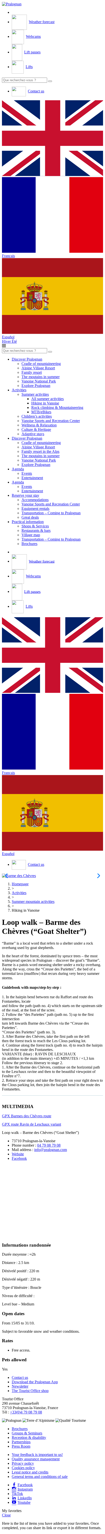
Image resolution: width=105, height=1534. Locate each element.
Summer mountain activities (33, 901)
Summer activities (35, 394)
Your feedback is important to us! (37, 1455)
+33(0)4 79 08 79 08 (26, 1412)
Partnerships (21, 1442)
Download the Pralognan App (35, 1382)
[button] (52, 138)
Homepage (20, 884)
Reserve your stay (25, 495)
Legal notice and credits (30, 1472)
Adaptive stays (32, 434)
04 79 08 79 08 (49, 1145)
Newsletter (20, 1386)
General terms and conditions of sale (40, 1476)
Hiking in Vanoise (45, 403)
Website (18, 1154)
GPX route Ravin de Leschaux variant (31, 1124)
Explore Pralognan (35, 386)
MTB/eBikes (41, 412)
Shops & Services (35, 526)
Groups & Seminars (27, 1433)
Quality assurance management (36, 1459)
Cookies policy (23, 1468)
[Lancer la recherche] (50, 81)
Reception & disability (29, 1437)
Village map (30, 535)
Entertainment (32, 478)
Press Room (21, 1446)
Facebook (19, 1158)
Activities (19, 390)
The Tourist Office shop (30, 1391)
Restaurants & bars (36, 530)
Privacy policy (23, 1463)
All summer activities (47, 399)
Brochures (29, 544)
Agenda (18, 469)
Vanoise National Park (38, 381)
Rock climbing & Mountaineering (57, 407)
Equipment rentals (35, 508)
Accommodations (35, 500)
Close (6, 1515)
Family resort (31, 372)
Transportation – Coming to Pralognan (51, 513)
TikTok (17, 1494)
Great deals (30, 517)
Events (26, 473)
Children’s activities (36, 416)
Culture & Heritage (36, 429)
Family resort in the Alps (40, 451)
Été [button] (14, 341)
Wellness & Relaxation (39, 425)
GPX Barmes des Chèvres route (26, 1116)
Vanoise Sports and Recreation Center (50, 421)
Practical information (28, 522)
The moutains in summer (40, 377)
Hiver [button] (7, 341)
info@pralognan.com (50, 1150)
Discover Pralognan (27, 359)
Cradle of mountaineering (41, 364)
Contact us (20, 1377)
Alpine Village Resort (38, 368)
